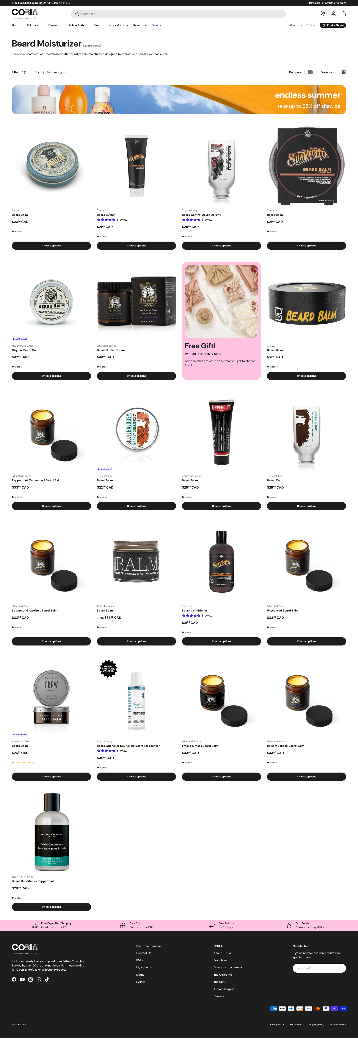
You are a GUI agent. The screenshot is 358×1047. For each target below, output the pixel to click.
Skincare (33, 25)
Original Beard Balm (25, 350)
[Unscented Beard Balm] (306, 561)
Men (97, 25)
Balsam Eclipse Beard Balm (285, 746)
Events (140, 982)
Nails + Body (76, 25)
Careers (219, 996)
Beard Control (276, 480)
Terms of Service (338, 1024)
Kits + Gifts (116, 25)
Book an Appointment (228, 967)
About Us (295, 25)
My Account (144, 967)
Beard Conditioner (194, 610)
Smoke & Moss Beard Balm (200, 746)
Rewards (314, 2)
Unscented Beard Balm (283, 610)
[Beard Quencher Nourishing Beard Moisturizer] (136, 697)
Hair (15, 25)
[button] (344, 14)
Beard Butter (106, 215)
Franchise (220, 960)
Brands (138, 25)
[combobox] (178, 14)
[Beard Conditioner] (221, 561)
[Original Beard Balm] (51, 301)
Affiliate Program (335, 2)
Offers (310, 25)
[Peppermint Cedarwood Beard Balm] (51, 431)
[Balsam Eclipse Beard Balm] (306, 697)
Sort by (40, 72)
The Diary (220, 982)
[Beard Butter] (136, 166)
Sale (155, 25)
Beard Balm (20, 215)
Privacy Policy (277, 1024)
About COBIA (222, 953)
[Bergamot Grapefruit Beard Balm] (51, 561)
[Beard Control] (306, 431)
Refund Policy (296, 1024)
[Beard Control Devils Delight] (221, 166)
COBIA (23, 1024)
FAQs (139, 960)
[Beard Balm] (51, 166)
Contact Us (143, 953)
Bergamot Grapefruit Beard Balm (34, 610)
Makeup (53, 25)
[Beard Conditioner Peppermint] (51, 832)
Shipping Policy (316, 1024)
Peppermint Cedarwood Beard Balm (36, 480)
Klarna (140, 975)
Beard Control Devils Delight (201, 215)
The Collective (223, 975)
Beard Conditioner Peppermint (33, 881)
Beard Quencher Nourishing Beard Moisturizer (128, 746)
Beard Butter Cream (111, 350)
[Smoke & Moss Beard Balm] (221, 697)
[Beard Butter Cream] (136, 301)
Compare (295, 72)
